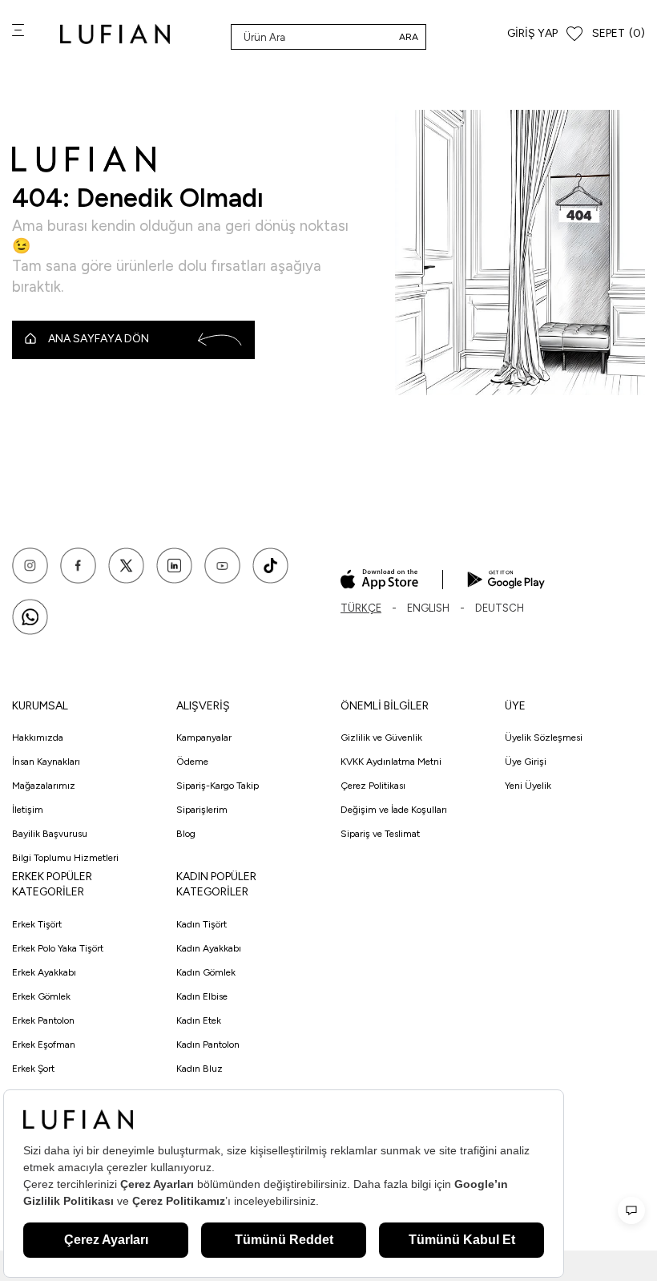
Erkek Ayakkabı (44, 972)
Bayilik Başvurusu (49, 833)
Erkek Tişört (37, 924)
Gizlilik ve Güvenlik (381, 737)
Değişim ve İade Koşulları (394, 809)
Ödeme (192, 761)
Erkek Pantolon (43, 1020)
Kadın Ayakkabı (208, 948)
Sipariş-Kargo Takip (217, 785)
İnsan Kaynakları (46, 761)
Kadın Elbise (202, 996)
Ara (408, 36)
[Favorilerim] (574, 34)
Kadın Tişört (201, 924)
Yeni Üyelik (528, 785)
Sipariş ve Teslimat (380, 833)
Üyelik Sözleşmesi (543, 737)
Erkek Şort (33, 1068)
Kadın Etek (198, 1020)
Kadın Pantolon (208, 1044)
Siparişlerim (202, 809)
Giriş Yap (532, 33)
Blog (185, 833)
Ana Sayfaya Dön (98, 339)
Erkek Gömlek (41, 996)
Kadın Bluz (199, 1068)
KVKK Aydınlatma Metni (391, 761)
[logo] (115, 34)
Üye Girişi (525, 761)
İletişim (27, 809)
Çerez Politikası (373, 785)
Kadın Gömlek (206, 972)
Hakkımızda (37, 737)
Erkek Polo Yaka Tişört (57, 948)
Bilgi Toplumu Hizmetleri (65, 857)
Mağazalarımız (43, 785)
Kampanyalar (204, 737)
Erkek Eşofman (43, 1044)
